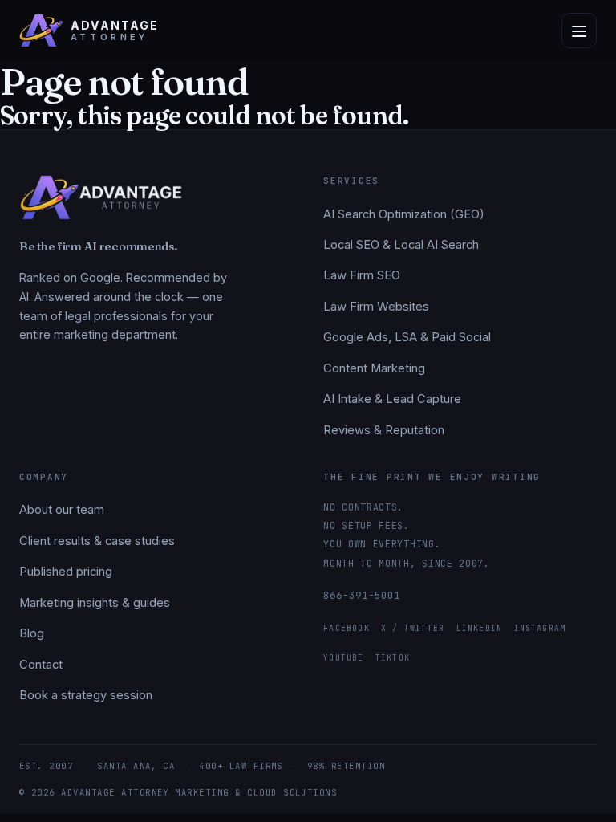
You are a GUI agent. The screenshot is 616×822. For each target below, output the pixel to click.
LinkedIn (479, 628)
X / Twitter (412, 628)
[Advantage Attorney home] (100, 203)
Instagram (540, 628)
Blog (31, 633)
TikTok (392, 658)
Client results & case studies (97, 541)
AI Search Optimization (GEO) (403, 214)
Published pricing (65, 571)
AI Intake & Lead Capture (392, 399)
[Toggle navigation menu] (579, 30)
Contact (41, 664)
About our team (61, 510)
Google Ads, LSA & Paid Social (407, 337)
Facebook (346, 628)
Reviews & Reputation (383, 430)
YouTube (343, 658)
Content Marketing (374, 368)
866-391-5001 (361, 595)
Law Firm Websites (376, 306)
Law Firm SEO (361, 275)
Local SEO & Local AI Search (401, 245)
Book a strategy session (85, 695)
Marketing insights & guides (94, 603)
